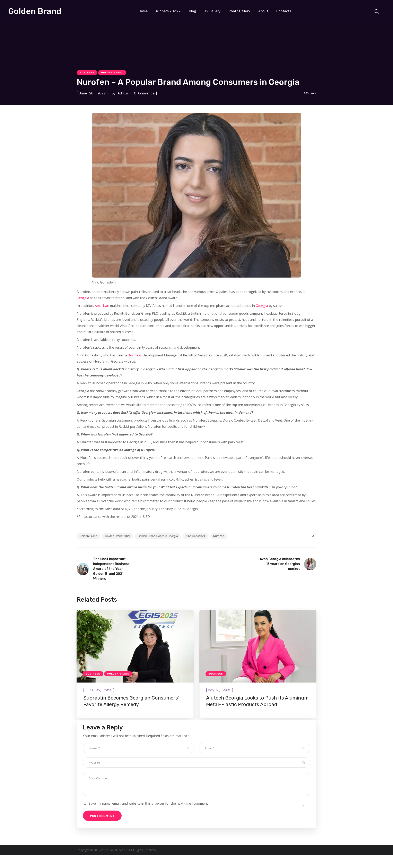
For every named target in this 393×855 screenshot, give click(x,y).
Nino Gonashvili (196, 536)
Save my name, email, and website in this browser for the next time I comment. (149, 803)
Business (87, 72)
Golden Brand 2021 (117, 536)
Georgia (83, 298)
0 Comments (144, 93)
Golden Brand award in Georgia (158, 536)
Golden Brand (112, 72)
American (102, 305)
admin (123, 93)
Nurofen (218, 536)
